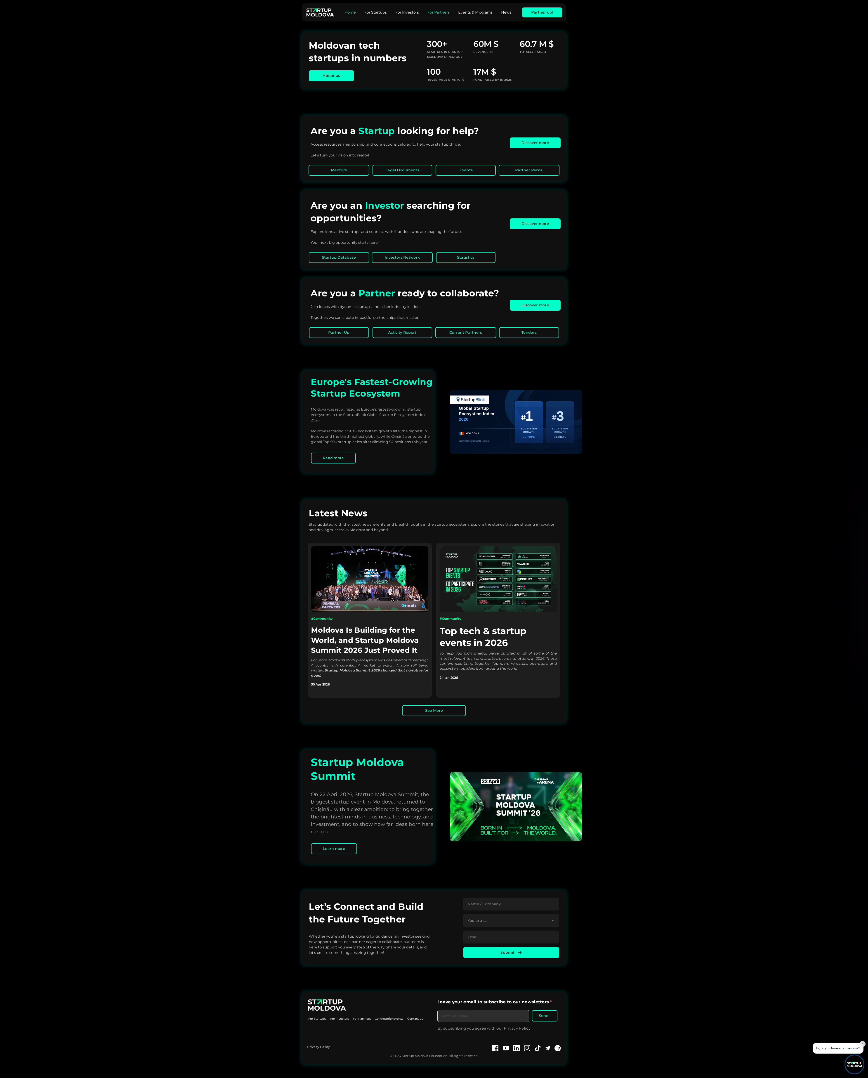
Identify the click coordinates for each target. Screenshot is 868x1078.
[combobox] (511, 920)
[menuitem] (350, 12)
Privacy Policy (318, 1047)
